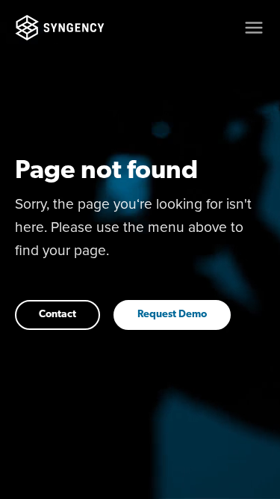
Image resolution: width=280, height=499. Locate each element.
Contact (57, 314)
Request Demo (172, 314)
